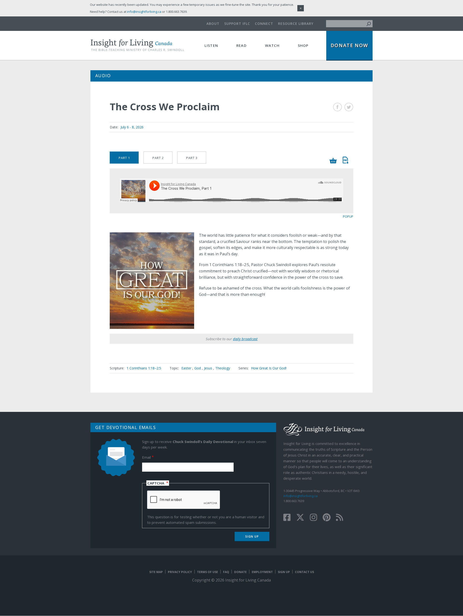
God (197, 368)
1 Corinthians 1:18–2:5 (144, 368)
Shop (303, 45)
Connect (264, 23)
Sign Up (284, 572)
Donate (240, 572)
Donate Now (349, 45)
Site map (156, 572)
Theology (222, 368)
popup (348, 216)
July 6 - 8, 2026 (132, 127)
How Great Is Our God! (268, 368)
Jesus (208, 368)
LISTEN (211, 45)
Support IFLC (237, 23)
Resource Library (295, 23)
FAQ (226, 572)
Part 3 (191, 158)
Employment (262, 572)
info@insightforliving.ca (300, 496)
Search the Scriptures (345, 160)
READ (241, 45)
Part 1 (124, 158)
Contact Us (304, 572)
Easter (186, 368)
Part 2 (158, 158)
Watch (272, 45)
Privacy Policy (180, 572)
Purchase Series (333, 161)
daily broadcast (245, 338)
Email (146, 457)
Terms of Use (207, 572)
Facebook (337, 107)
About (212, 23)
